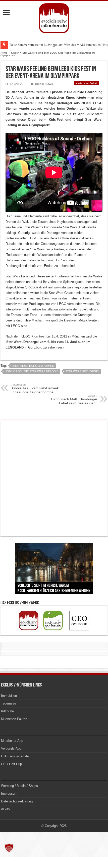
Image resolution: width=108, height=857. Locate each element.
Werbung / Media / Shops (19, 786)
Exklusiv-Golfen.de (15, 756)
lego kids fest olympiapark (33, 365)
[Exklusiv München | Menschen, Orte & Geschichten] (54, 17)
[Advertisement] (54, 479)
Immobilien (9, 696)
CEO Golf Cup (11, 764)
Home (4, 52)
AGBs (5, 809)
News (49, 83)
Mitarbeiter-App (12, 741)
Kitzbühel (8, 711)
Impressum (9, 793)
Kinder (15, 52)
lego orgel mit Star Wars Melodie (31, 371)
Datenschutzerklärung (17, 801)
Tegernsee (8, 703)
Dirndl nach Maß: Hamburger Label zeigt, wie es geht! (74, 399)
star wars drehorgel (82, 371)
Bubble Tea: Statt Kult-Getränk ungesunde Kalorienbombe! (35, 388)
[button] (9, 848)
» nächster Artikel (86, 83)
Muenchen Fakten (14, 719)
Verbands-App (11, 748)
